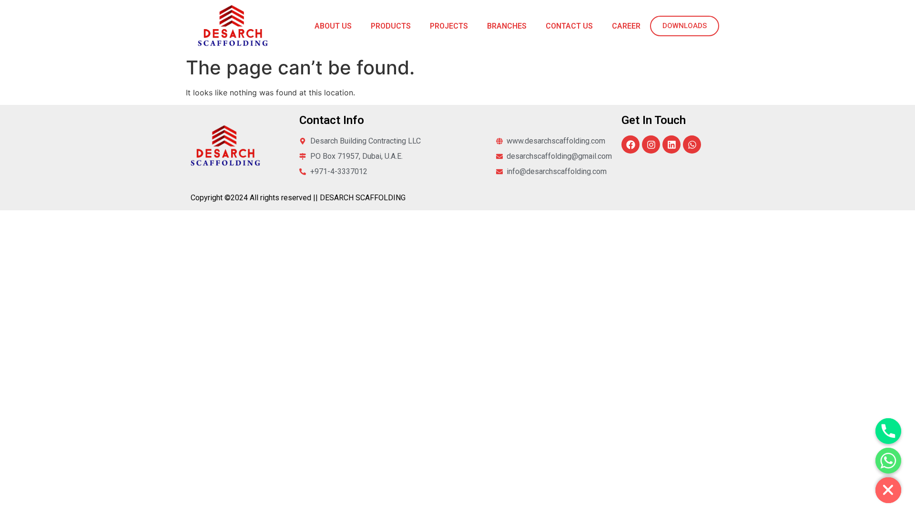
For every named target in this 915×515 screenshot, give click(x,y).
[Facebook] (630, 144)
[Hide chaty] (888, 490)
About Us (333, 26)
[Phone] (888, 431)
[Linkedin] (671, 144)
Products (391, 26)
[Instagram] (651, 144)
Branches (507, 26)
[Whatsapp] (692, 144)
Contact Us (569, 26)
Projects (449, 26)
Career (626, 26)
